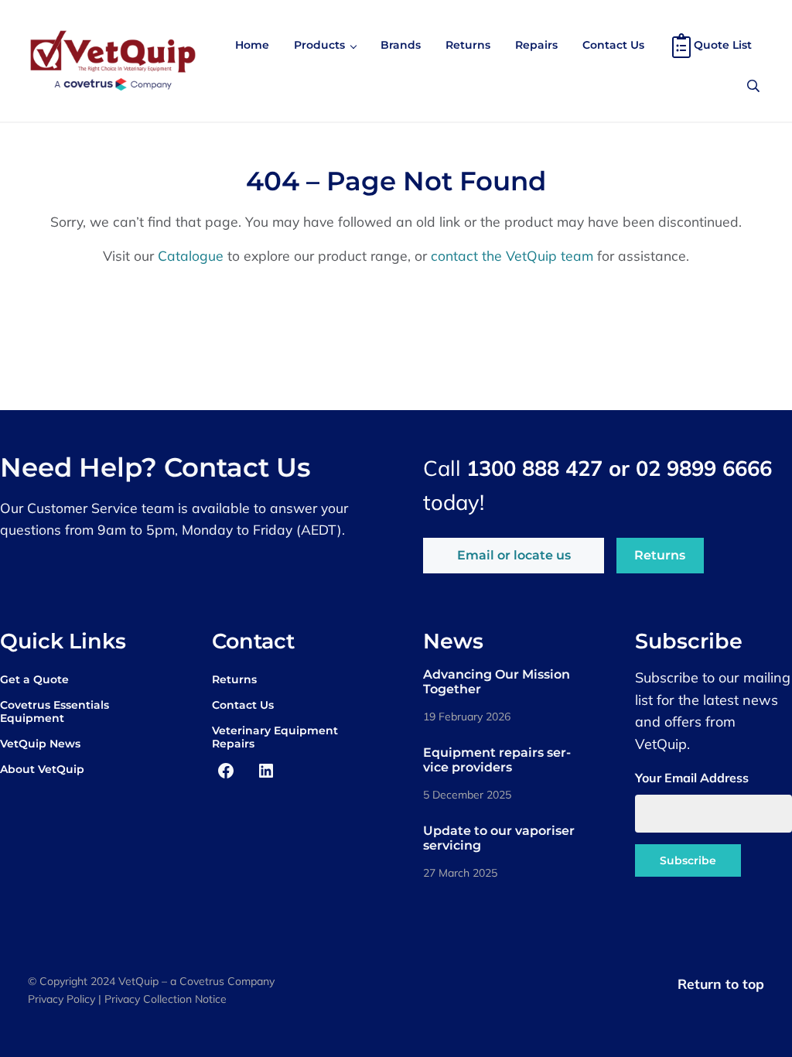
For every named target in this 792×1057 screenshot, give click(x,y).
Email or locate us (514, 555)
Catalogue (191, 255)
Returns (659, 555)
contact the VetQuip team (512, 255)
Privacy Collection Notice (165, 999)
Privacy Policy (61, 999)
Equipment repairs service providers (497, 760)
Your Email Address (692, 777)
